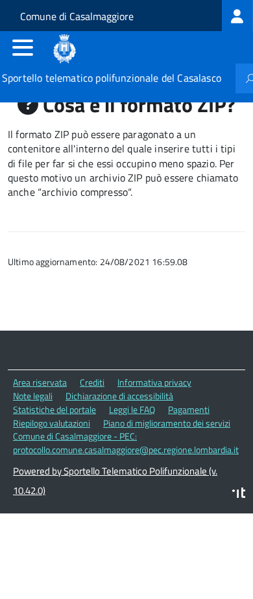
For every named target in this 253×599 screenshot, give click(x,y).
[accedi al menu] (22, 47)
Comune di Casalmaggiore (77, 16)
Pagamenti (189, 409)
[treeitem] (237, 15)
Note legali (33, 396)
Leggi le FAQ (132, 409)
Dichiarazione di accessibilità (119, 396)
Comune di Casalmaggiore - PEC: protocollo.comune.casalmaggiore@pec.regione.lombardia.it (126, 442)
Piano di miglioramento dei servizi (166, 423)
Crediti (92, 382)
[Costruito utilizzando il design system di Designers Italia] (238, 494)
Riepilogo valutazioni (51, 423)
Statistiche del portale (54, 409)
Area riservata (40, 382)
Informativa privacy (154, 382)
